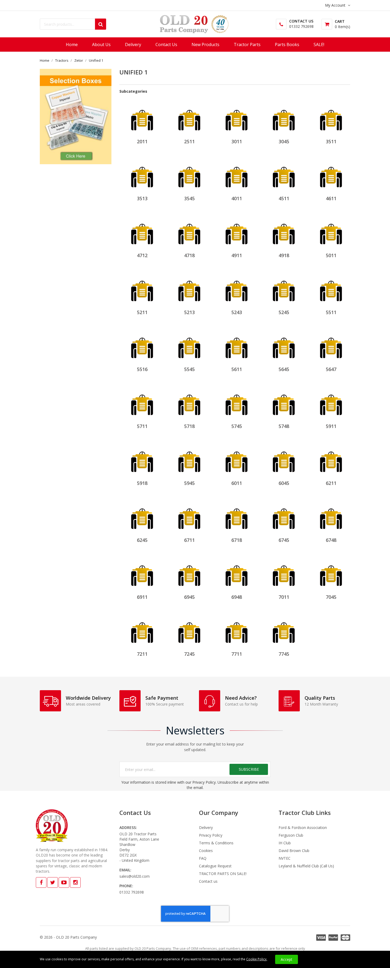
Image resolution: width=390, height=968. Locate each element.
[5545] (189, 345)
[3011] (236, 117)
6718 (236, 540)
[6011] (236, 459)
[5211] (142, 288)
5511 (331, 312)
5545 (189, 369)
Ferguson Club (291, 835)
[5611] (236, 345)
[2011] (142, 117)
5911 (331, 426)
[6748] (331, 516)
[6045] (284, 459)
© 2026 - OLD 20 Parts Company (68, 937)
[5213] (189, 288)
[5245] (284, 288)
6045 (284, 483)
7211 (142, 654)
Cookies (206, 850)
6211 (331, 483)
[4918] (284, 231)
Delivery (206, 827)
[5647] (331, 345)
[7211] (142, 629)
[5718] (189, 402)
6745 (284, 540)
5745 (236, 426)
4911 (236, 255)
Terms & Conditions (216, 842)
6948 (236, 597)
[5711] (142, 402)
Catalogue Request (215, 865)
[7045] (331, 573)
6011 (236, 483)
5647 (331, 369)
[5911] (331, 402)
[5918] (142, 459)
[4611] (331, 174)
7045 (331, 597)
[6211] (331, 459)
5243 (236, 312)
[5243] (236, 288)
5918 (142, 483)
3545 (189, 198)
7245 (189, 654)
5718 (189, 426)
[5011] (331, 231)
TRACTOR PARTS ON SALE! (222, 873)
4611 (331, 198)
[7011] (284, 573)
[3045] (284, 117)
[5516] (142, 345)
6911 (142, 597)
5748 (284, 426)
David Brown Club (294, 850)
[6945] (189, 573)
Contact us (208, 881)
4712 (142, 255)
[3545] (189, 174)
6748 (331, 540)
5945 (189, 483)
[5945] (189, 459)
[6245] (142, 516)
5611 (236, 369)
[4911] (236, 231)
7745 (284, 654)
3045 (284, 141)
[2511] (189, 117)
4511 (284, 198)
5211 (142, 312)
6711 (189, 540)
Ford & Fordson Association (303, 827)
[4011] (236, 174)
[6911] (142, 573)
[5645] (284, 345)
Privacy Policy (210, 835)
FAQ (202, 858)
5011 (331, 255)
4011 (236, 198)
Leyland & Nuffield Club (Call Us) (306, 865)
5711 (142, 426)
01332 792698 (301, 26)
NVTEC (285, 858)
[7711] (236, 629)
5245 (284, 312)
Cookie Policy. (256, 959)
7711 (236, 654)
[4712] (142, 231)
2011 (142, 141)
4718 (189, 255)
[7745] (284, 629)
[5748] (284, 402)
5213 (189, 312)
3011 (236, 141)
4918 (284, 255)
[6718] (236, 516)
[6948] (236, 573)
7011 (284, 597)
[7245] (189, 629)
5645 (284, 369)
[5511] (331, 288)
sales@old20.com (134, 876)
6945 (189, 597)
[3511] (331, 117)
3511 (331, 141)
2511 (189, 141)
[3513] (142, 174)
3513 (142, 198)
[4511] (284, 174)
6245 (142, 540)
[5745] (236, 402)
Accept (286, 959)
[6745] (284, 516)
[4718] (189, 231)
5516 (142, 369)
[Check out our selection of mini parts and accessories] (75, 116)
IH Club (285, 842)
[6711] (189, 516)
